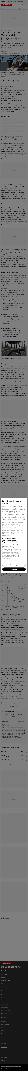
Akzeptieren (14, 569)
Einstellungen (14, 565)
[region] (14, 535)
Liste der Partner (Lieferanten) (10, 561)
